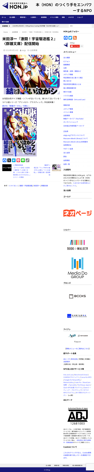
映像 (63, 17)
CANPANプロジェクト (71, 377)
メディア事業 (68, 109)
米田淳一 (37, 185)
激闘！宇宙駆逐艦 (26, 185)
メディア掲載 (68, 74)
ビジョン (66, 61)
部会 (65, 156)
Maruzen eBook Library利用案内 (75, 142)
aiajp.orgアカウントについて (74, 135)
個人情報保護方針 (69, 88)
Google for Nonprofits (72, 380)
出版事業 (33, 50)
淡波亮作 (66, 361)
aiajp (24, 50)
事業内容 (22, 17)
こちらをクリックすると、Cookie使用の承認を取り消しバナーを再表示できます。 (77, 455)
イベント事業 (68, 112)
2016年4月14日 (12, 50)
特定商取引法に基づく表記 (73, 77)
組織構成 (66, 64)
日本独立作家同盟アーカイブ (73, 126)
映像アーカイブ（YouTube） (73, 118)
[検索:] (80, 26)
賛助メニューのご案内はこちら (77, 348)
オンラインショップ (70, 122)
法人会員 (66, 152)
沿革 (65, 68)
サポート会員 (68, 149)
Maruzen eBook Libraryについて (75, 138)
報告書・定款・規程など (72, 71)
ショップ (80, 17)
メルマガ (71, 17)
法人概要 (12, 17)
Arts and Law (68, 374)
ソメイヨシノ (13, 185)
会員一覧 (66, 164)
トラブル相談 (68, 96)
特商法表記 (66, 465)
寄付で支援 (5, 22)
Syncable (72, 385)
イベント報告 (54, 17)
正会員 (65, 131)
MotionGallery (68, 382)
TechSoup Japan (84, 385)
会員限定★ (67, 145)
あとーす (66, 359)
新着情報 (44, 17)
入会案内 (33, 17)
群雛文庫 (44, 185)
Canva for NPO (86, 377)
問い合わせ (67, 81)
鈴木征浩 (74, 359)
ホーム (4, 17)
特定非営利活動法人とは (72, 84)
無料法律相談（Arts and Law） (74, 99)
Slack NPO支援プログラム (72, 387)
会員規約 (66, 160)
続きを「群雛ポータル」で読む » (15, 105)
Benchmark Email (81, 374)
